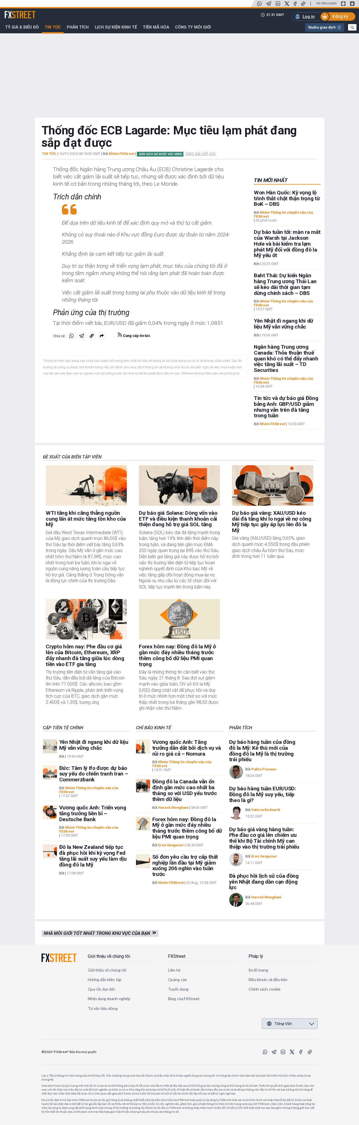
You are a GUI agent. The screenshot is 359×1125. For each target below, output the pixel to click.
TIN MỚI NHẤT (271, 180)
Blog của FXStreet (184, 998)
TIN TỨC (49, 154)
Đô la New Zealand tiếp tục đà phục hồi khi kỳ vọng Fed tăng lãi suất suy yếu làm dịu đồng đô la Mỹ (93, 856)
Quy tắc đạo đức (102, 989)
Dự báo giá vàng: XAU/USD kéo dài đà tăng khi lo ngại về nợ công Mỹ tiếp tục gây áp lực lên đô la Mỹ (271, 522)
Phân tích (78, 27)
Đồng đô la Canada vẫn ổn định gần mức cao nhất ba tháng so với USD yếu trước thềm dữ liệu (184, 790)
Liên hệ (174, 970)
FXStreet (13, 11)
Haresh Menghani (173, 807)
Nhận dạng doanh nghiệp (109, 998)
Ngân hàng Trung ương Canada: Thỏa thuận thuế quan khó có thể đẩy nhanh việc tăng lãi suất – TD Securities (286, 358)
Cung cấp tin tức (136, 336)
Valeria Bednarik (265, 810)
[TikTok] (303, 3)
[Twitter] (287, 3)
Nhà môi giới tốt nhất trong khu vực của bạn (98, 933)
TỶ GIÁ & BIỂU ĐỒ (22, 27)
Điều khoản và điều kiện (268, 979)
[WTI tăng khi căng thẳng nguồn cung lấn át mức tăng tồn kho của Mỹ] (86, 485)
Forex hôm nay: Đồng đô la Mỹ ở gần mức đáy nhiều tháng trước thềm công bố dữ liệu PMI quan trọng (177, 655)
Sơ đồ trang (258, 970)
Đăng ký (340, 16)
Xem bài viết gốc (201, 153)
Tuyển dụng (178, 989)
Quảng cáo (177, 979)
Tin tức (53, 27)
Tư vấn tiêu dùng (103, 1008)
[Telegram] (268, 3)
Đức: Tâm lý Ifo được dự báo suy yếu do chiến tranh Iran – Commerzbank (93, 774)
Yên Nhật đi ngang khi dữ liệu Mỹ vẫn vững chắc (283, 324)
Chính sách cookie (264, 989)
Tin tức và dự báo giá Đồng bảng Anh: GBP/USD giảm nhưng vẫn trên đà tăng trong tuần (286, 407)
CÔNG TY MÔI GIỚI (193, 27)
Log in (309, 16)
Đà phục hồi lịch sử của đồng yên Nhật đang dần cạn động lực (264, 882)
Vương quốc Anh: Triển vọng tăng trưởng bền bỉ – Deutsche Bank (92, 813)
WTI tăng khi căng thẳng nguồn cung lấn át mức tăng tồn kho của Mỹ (86, 519)
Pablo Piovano (263, 769)
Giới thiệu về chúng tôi (109, 956)
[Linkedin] (278, 3)
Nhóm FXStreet (121, 154)
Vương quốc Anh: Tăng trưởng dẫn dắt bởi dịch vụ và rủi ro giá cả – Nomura (186, 748)
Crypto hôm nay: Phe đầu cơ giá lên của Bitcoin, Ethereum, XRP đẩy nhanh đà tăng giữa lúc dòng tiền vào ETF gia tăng (85, 655)
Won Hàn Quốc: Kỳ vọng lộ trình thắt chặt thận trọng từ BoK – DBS (287, 198)
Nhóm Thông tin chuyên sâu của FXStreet (283, 214)
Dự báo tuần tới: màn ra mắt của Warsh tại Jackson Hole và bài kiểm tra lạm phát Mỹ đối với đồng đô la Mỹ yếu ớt (287, 243)
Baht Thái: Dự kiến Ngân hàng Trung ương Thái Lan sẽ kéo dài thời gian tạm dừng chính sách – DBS (285, 284)
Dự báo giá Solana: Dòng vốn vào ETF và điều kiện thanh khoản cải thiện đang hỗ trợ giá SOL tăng (178, 519)
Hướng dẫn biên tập (104, 979)
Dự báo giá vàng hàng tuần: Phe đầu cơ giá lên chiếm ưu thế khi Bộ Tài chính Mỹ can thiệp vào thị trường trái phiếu (264, 838)
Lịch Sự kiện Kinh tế (116, 27)
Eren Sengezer (171, 845)
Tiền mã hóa (156, 27)
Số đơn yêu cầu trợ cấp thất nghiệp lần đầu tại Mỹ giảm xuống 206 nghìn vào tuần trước (185, 865)
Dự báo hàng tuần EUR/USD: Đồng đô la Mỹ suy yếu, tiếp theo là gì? (262, 794)
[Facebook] (295, 3)
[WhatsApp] (259, 3)
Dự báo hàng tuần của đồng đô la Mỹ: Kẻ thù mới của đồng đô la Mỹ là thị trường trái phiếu (262, 751)
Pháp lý (255, 956)
